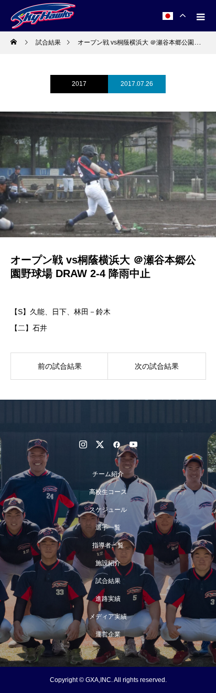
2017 (79, 83)
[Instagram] (83, 444)
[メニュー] (200, 15)
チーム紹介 (108, 474)
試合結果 (108, 581)
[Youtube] (133, 444)
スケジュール (108, 509)
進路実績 (108, 598)
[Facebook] (116, 444)
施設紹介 (108, 563)
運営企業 (108, 634)
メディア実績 (108, 616)
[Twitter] (99, 444)
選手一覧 (108, 527)
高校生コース (108, 492)
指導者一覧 (108, 545)
